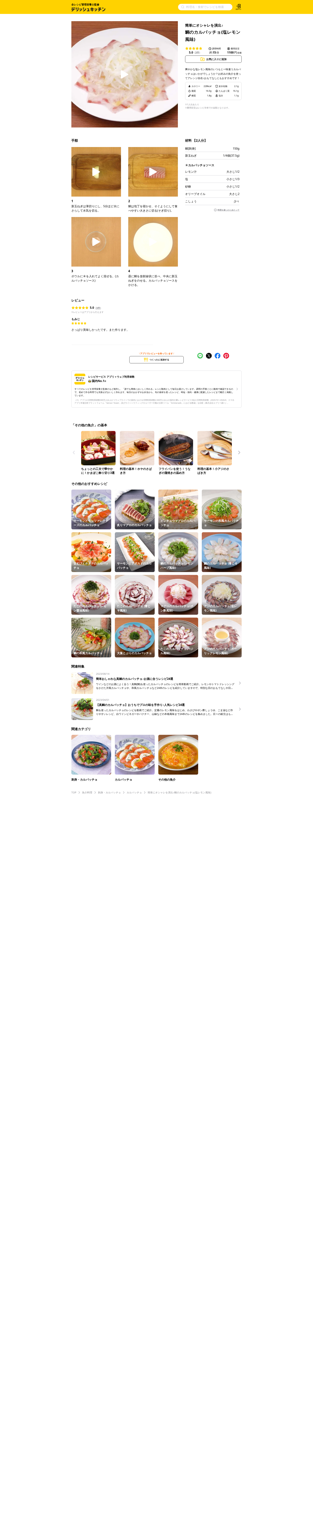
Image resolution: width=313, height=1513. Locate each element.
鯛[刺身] (190, 148)
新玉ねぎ (191, 155)
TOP (73, 792)
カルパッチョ (134, 792)
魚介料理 (87, 792)
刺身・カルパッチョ (109, 792)
